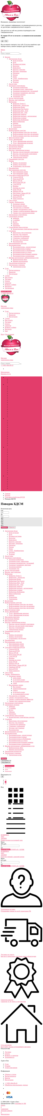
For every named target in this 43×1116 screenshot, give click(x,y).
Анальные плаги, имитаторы (23, 89)
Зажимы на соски (19, 188)
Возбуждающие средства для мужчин (25, 136)
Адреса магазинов (11, 1068)
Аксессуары (13, 84)
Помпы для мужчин (19, 164)
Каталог (7, 57)
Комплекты (17, 68)
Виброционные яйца (20, 259)
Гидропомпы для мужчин (21, 166)
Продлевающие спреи (20, 173)
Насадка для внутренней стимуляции (25, 152)
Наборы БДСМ (18, 191)
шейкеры (16, 218)
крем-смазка (17, 678)
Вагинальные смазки (20, 206)
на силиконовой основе (21, 681)
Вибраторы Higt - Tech (20, 111)
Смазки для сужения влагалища (23, 213)
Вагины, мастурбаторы (17, 100)
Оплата (7, 281)
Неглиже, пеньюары (20, 71)
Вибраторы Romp (19, 107)
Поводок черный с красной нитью (12, 857)
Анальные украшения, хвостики (24, 93)
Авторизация (9, 288)
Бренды (7, 1078)
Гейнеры (16, 224)
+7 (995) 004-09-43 (7, 293)
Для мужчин (9, 384)
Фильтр (4, 758)
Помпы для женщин (20, 163)
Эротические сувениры (17, 265)
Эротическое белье (15, 59)
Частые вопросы (14, 270)
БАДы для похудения (16, 98)
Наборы (15, 123)
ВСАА (15, 222)
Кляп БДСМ (17, 189)
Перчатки (16, 73)
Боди (14, 62)
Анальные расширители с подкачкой (25, 91)
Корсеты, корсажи (19, 69)
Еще (6, 331)
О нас (7, 268)
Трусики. (16, 80)
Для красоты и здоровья (21, 207)
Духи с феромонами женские (23, 141)
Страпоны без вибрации (21, 236)
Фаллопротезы (18, 241)
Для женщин (9, 418)
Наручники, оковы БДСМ (21, 193)
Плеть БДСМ (17, 197)
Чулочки (16, 82)
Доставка (8, 279)
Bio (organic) (17, 687)
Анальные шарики (19, 94)
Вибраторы (12, 102)
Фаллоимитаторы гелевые (22, 249)
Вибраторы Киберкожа (20, 120)
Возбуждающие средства (17, 130)
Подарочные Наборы (16, 146)
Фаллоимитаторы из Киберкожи (24, 250)
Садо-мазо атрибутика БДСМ (19, 175)
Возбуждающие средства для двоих (25, 132)
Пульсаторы (17, 125)
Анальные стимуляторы (17, 86)
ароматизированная (19, 688)
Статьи (7, 275)
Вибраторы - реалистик (21, 105)
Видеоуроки (13, 129)
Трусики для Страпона (20, 240)
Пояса (15, 77)
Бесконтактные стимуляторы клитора (25, 229)
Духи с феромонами (15, 139)
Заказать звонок (6, 291)
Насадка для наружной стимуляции (25, 154)
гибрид (15, 690)
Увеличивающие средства (17, 243)
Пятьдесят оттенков (15, 429)
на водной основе (19, 680)
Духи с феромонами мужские (23, 143)
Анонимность (9, 1057)
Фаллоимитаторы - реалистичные (24, 247)
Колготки (16, 66)
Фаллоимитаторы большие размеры (25, 254)
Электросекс (17, 127)
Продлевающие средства (17, 170)
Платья (15, 75)
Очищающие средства (16, 159)
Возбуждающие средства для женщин (25, 134)
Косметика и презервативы (14, 476)
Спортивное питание (16, 216)
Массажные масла (15, 148)
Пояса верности (18, 198)
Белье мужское (18, 60)
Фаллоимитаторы (15, 245)
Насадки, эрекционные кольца (19, 150)
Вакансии (12, 272)
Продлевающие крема (20, 172)
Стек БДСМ (17, 184)
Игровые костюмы (19, 64)
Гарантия (8, 283)
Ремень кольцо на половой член (12, 840)
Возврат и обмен (10, 284)
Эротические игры (19, 267)
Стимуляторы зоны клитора (18, 227)
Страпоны (12, 231)
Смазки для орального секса (22, 209)
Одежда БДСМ (18, 177)
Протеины (16, 225)
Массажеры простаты (16, 145)
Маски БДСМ (17, 181)
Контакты (8, 286)
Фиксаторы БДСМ (19, 182)
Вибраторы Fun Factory (21, 109)
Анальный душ (18, 96)
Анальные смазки (19, 204)
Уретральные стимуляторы (18, 215)
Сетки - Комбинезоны (20, 78)
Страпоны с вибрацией (21, 238)
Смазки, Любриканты (16, 202)
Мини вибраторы (19, 121)
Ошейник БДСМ (18, 195)
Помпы (11, 161)
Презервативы (14, 168)
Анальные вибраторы (20, 87)
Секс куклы (13, 200)
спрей (15, 683)
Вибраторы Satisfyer (19, 114)
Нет (6, 41)
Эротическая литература (17, 263)
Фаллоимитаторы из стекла (22, 252)
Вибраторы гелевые (19, 118)
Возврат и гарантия (11, 1055)
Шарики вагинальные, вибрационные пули (23, 258)
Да (2, 41)
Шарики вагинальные (20, 261)
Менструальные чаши (16, 137)
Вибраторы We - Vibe (20, 112)
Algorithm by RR (20, 1103)
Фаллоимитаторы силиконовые (23, 256)
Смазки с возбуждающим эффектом (25, 211)
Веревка (15, 186)
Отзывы (7, 1066)
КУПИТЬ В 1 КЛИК (17, 849)
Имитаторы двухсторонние (22, 232)
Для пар (7, 447)
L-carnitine (16, 220)
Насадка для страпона (20, 234)
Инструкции (13, 274)
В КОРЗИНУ (5, 849)
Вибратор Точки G (19, 103)
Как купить (9, 277)
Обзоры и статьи (10, 1074)
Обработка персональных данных (16, 1085)
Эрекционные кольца (20, 157)
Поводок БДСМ (18, 179)
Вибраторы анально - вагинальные (25, 116)
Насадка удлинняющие (20, 155)
